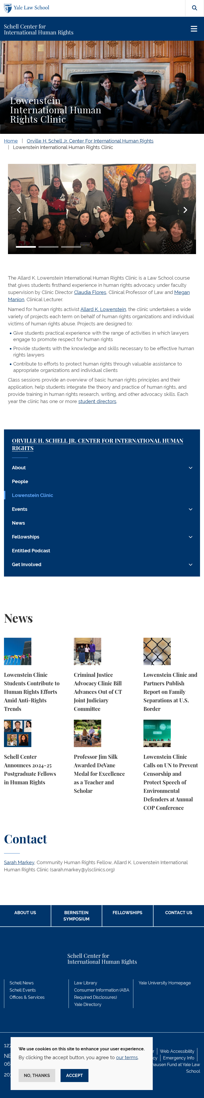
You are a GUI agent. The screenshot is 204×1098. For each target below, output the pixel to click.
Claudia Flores (90, 292)
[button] (18, 210)
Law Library (85, 982)
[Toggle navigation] (194, 28)
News (18, 523)
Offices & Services (27, 997)
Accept (74, 1075)
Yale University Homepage (165, 982)
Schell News (22, 982)
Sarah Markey (19, 862)
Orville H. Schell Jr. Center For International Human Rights (90, 141)
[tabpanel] (102, 210)
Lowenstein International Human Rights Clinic (63, 147)
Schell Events (23, 990)
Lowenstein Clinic (32, 495)
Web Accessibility (177, 1051)
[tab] (26, 247)
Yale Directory (87, 1004)
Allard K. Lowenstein (103, 309)
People (20, 481)
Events (19, 509)
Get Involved (26, 564)
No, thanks (37, 1075)
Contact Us (178, 912)
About (19, 467)
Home (11, 141)
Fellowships (25, 537)
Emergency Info (178, 1057)
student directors (97, 401)
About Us (25, 912)
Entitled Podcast (31, 550)
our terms (127, 1057)
